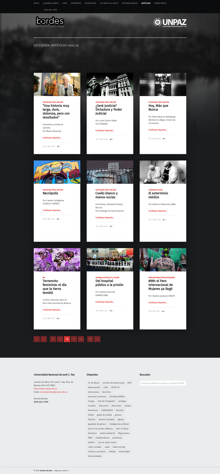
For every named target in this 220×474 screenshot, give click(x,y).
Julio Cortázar (122, 428)
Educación (104, 406)
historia (91, 419)
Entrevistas (90, 3)
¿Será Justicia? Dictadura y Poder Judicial (108, 108)
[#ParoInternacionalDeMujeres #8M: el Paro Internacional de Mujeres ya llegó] (163, 250)
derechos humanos (97, 396)
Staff (65, 3)
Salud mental (119, 447)
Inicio (36, 3)
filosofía (120, 410)
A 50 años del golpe (109, 3)
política (91, 442)
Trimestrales (160, 3)
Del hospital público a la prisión (109, 281)
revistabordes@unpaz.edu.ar (54, 392)
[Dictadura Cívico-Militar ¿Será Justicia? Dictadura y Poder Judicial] (110, 74)
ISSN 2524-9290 (45, 10)
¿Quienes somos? (51, 3)
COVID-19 (115, 387)
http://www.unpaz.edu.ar (45, 388)
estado (128, 406)
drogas (91, 401)
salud (107, 447)
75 (60, 339)
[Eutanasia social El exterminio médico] (163, 162)
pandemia (117, 438)
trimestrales (124, 451)
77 (74, 339)
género (118, 415)
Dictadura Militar (117, 396)
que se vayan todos (107, 442)
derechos (106, 392)
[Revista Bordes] (50, 18)
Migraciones (123, 433)
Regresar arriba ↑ (61, 471)
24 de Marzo (94, 383)
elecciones (116, 406)
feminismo (93, 410)
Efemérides (76, 3)
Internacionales (130, 3)
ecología (122, 401)
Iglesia (121, 419)
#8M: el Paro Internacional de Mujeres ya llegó (161, 283)
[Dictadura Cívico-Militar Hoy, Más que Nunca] (163, 74)
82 (90, 339)
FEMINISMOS (107, 410)
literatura (92, 433)
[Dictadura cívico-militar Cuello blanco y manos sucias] (110, 162)
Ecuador (92, 406)
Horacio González (106, 419)
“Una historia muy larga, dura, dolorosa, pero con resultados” (56, 110)
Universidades (95, 456)
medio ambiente (107, 433)
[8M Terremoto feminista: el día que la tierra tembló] (57, 250)
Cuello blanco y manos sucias (106, 194)
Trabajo (112, 451)
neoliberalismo (102, 438)
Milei (90, 438)
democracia (93, 392)
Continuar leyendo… (52, 138)
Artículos (146, 3)
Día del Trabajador (106, 401)
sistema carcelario (96, 451)
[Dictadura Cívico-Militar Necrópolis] (57, 162)
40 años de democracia (113, 383)
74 (53, 339)
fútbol (91, 415)
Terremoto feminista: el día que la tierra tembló (55, 285)
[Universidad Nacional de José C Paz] (185, 470)
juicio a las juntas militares (100, 428)
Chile (105, 387)
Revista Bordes (46, 471)
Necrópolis (53, 192)
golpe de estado (104, 415)
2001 (129, 383)
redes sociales (95, 447)
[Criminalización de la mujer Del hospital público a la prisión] (110, 250)
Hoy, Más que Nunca (158, 106)
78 (81, 339)
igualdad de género (97, 424)
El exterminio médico (158, 194)
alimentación (94, 387)
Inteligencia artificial (119, 424)
